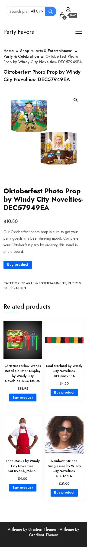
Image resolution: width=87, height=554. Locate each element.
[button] (75, 100)
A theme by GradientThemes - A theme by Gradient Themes (43, 532)
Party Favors (18, 31)
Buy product (17, 264)
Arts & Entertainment (46, 283)
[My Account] (68, 9)
